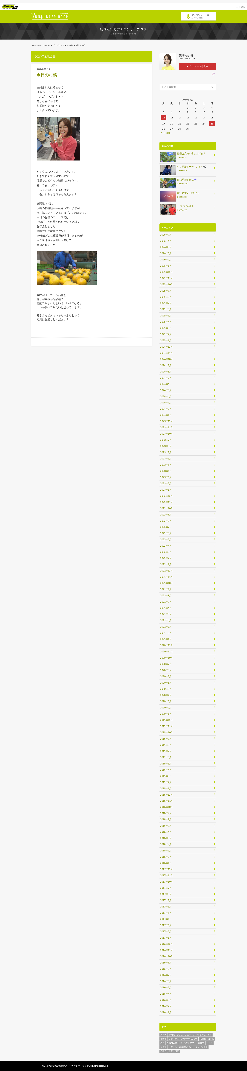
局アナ (163, 1034)
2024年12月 (166, 346)
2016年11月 (166, 950)
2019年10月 (166, 732)
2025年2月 (166, 334)
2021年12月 (166, 570)
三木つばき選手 (185, 208)
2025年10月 (166, 284)
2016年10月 (166, 956)
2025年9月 (166, 290)
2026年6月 (166, 240)
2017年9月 (166, 887)
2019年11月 (166, 726)
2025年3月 (166, 328)
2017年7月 (166, 900)
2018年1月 (166, 863)
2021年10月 (166, 583)
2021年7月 (166, 601)
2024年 (70, 45)
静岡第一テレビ (176, 1034)
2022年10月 (166, 508)
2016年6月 (166, 981)
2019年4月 (166, 769)
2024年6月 (166, 384)
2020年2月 (166, 707)
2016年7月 (166, 975)
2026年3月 (166, 253)
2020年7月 (166, 676)
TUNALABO (172, 1043)
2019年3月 (166, 776)
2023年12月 (166, 421)
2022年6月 (166, 533)
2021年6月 (166, 607)
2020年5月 (166, 688)
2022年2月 (166, 558)
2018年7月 (166, 825)
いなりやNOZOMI (189, 1039)
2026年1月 (166, 265)
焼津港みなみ (185, 1047)
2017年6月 (166, 906)
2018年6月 (166, 831)
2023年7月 (166, 452)
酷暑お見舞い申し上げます (191, 155)
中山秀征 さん (204, 1034)
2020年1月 (166, 713)
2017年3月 (166, 925)
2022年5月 (166, 539)
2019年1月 (166, 788)
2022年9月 (166, 514)
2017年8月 (166, 894)
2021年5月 (166, 614)
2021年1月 (166, 639)
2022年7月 (166, 527)
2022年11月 (166, 502)
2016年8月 (166, 968)
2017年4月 (166, 919)
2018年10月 (166, 807)
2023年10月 (166, 433)
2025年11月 (166, 278)
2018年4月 (166, 844)
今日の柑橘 (47, 74)
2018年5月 (166, 838)
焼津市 (163, 1039)
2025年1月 (166, 340)
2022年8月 (166, 520)
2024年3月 (166, 402)
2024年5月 (166, 390)
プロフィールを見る (198, 66)
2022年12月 (166, 495)
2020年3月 (166, 701)
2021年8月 (166, 595)
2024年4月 (166, 396)
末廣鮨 (203, 1039)
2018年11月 (166, 800)
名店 (162, 1043)
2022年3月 (166, 551)
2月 (77, 45)
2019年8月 (166, 744)
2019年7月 (166, 751)
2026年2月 (166, 259)
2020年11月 (166, 651)
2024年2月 (166, 408)
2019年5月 (166, 763)
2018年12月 (166, 794)
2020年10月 (166, 657)
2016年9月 (166, 962)
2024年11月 (166, 352)
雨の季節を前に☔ (187, 181)
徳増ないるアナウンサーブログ (123, 29)
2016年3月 (166, 999)
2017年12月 (166, 869)
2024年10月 (166, 359)
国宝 (177, 1051)
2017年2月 (166, 931)
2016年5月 (166, 987)
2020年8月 (166, 670)
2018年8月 (166, 819)
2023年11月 (166, 427)
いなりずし (174, 1039)
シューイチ (190, 1034)
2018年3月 (166, 850)
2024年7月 (166, 377)
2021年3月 (166, 626)
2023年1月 (166, 489)
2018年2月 (166, 856)
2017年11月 (166, 875)
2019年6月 (166, 757)
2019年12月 (166, 720)
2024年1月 (166, 415)
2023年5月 (166, 464)
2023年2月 (166, 483)
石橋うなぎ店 (166, 1051)
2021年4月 (166, 620)
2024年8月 (166, 371)
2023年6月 (166, 458)
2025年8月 (166, 296)
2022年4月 (166, 545)
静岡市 (201, 1043)
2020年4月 (166, 695)
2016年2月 (166, 1006)
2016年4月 (166, 993)
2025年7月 (166, 303)
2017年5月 (166, 912)
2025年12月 (166, 272)
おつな (210, 1043)
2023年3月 (166, 477)
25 (212, 123)
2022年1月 (166, 564)
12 (163, 117)
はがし (211, 1039)
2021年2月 (166, 632)
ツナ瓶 (163, 1047)
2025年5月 (166, 315)
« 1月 (162, 133)
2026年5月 (166, 247)
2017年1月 (166, 937)
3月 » (169, 133)
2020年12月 (166, 645)
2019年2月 (166, 782)
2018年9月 (166, 813)
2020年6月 (166, 682)
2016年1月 (166, 1012)
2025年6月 (166, 309)
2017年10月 (166, 881)
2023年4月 (166, 471)
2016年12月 (166, 943)
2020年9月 (166, 664)
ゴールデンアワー (188, 1043)
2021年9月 (166, 589)
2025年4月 (166, 321)
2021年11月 (166, 576)
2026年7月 (166, 234)
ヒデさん (173, 1047)
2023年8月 (166, 446)
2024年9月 (166, 365)
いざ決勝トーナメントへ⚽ (191, 168)
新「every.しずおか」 (188, 194)
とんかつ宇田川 (200, 1047)
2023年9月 (166, 439)
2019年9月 (166, 738)
